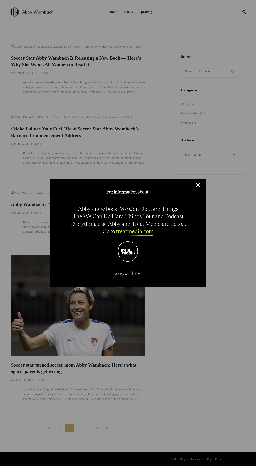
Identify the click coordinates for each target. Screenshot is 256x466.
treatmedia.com (135, 231)
